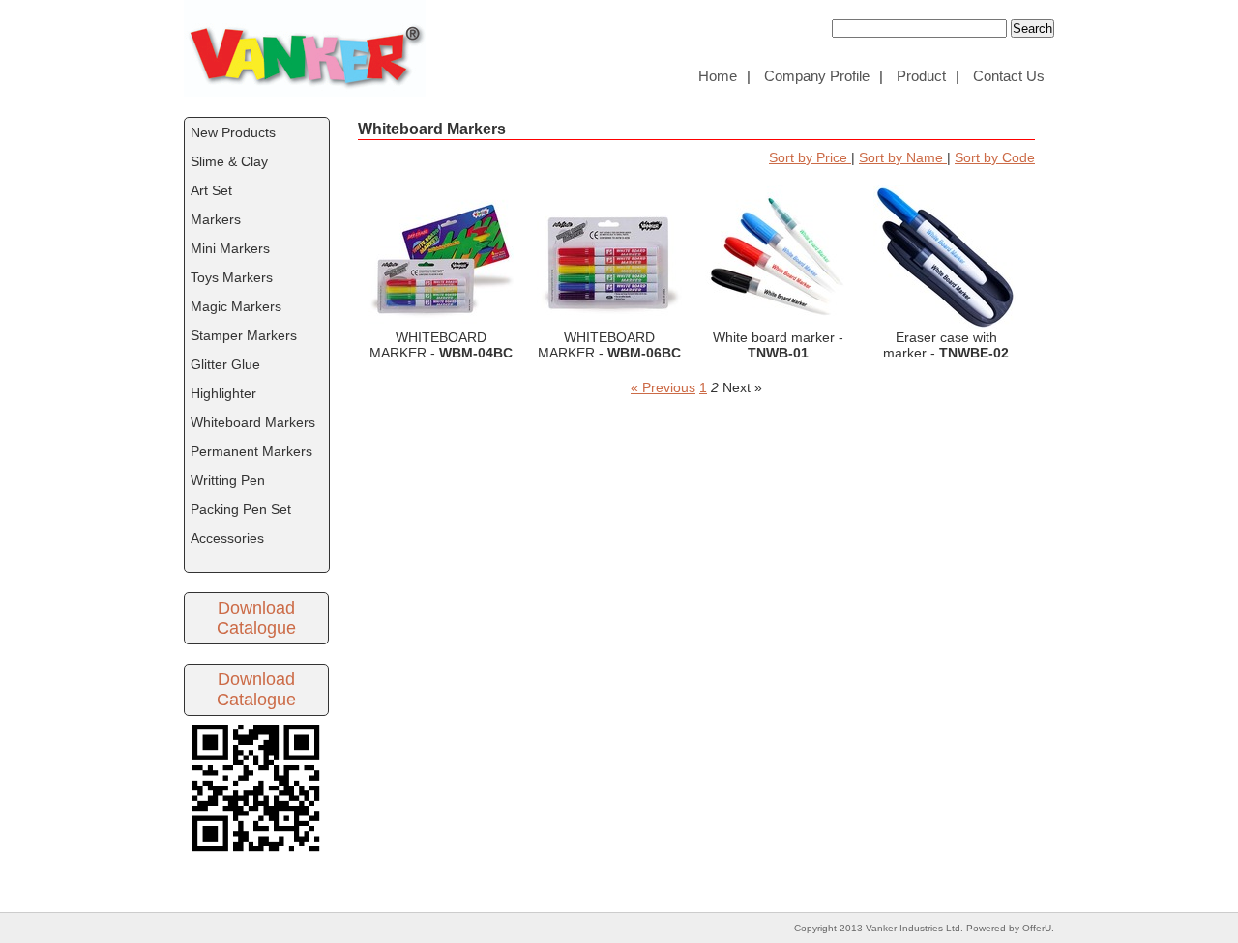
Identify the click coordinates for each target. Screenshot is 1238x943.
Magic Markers (236, 306)
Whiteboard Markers (253, 422)
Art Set (211, 190)
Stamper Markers (244, 335)
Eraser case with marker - (945, 257)
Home (717, 76)
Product (921, 76)
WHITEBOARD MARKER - (441, 257)
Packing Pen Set (241, 509)
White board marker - (777, 257)
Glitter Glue (225, 364)
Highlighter (223, 393)
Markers (216, 219)
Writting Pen (228, 480)
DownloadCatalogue (256, 618)
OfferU (1036, 928)
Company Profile (817, 76)
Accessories (227, 538)
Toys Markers (232, 277)
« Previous (663, 387)
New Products (233, 132)
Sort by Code (995, 157)
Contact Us (1009, 76)
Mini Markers (230, 248)
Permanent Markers (251, 451)
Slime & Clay (229, 161)
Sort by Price (810, 157)
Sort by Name (903, 157)
